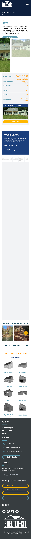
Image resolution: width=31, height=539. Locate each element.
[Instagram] (8, 511)
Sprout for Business (16, 534)
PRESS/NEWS (8, 431)
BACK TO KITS (6, 13)
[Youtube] (3, 511)
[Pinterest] (17, 511)
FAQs (4, 434)
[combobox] (15, 493)
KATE (14, 13)
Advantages (7, 428)
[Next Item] (26, 333)
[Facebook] (12, 511)
